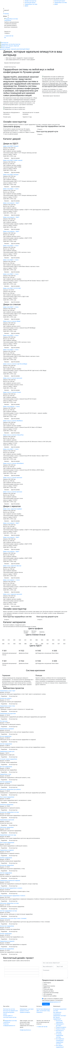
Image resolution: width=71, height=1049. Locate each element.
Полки (45, 984)
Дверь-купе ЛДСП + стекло (11, 188)
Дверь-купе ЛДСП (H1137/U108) (12, 288)
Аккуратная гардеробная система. (9, 812)
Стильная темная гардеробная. (8, 759)
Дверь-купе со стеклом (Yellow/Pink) (13, 435)
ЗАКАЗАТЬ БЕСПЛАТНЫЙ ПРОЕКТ (20, 49)
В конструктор (13, 696)
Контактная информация (43, 1009)
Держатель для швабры (50, 996)
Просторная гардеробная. (7, 797)
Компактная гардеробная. (7, 926)
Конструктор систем (9, 1009)
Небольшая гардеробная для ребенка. (10, 789)
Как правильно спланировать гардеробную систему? (59, 1014)
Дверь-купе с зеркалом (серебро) (12, 509)
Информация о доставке (26, 1009)
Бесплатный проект (59, 1)
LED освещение (47, 994)
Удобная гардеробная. (6, 857)
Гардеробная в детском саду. (8, 835)
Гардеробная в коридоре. (7, 728)
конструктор (30, 1)
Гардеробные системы (60, 2)
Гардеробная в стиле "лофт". (8, 690)
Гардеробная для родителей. (8, 713)
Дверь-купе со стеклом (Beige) (11, 321)
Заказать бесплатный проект (12, 63)
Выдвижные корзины (49, 986)
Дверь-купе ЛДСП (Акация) (10, 146)
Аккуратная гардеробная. (7, 865)
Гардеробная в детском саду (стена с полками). (13, 918)
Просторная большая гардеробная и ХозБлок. (12, 895)
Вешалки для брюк (48, 991)
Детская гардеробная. (6, 766)
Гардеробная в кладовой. (7, 850)
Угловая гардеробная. (6, 933)
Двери (26, 5)
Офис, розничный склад (43, 1010)
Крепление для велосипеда (50, 992)
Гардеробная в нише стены (7, 706)
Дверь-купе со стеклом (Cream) (12, 392)
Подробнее (4, 696)
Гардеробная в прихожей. (7, 819)
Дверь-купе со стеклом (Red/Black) (13, 420)
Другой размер (15, 158)
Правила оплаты (24, 1010)
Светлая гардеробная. (6, 744)
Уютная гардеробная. (6, 736)
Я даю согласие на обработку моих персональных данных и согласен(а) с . (52, 1000)
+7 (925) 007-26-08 (42, 1026)
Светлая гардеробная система (8, 911)
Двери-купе (46, 987)
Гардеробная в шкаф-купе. (7, 751)
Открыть (39, 129)
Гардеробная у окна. (5, 774)
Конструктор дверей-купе (10, 1010)
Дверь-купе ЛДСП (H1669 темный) (12, 160)
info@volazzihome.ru (25, 1030)
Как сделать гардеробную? (57, 1018)
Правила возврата (25, 1012)
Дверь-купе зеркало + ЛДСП (11, 203)
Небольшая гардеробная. (7, 827)
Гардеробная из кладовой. (7, 941)
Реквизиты (39, 1012)
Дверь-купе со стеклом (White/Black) (13, 463)
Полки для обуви (48, 989)
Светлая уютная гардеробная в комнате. (11, 888)
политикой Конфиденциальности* (51, 1002)
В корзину (6, 13)
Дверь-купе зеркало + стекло (11, 406)
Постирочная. (4, 721)
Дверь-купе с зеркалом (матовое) (12, 594)
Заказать (6, 158)
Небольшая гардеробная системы (9, 903)
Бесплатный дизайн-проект (9, 1013)
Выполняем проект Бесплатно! (51, 96)
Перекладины (47, 982)
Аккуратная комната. (6, 698)
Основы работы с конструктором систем (9, 1016)
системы (31, 4)
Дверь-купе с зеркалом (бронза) (12, 565)
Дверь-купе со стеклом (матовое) (12, 378)
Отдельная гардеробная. (6, 804)
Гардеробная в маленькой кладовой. (10, 880)
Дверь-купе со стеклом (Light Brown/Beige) (15, 364)
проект (30, 2)
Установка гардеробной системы (59, 1009)
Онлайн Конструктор (10, 67)
